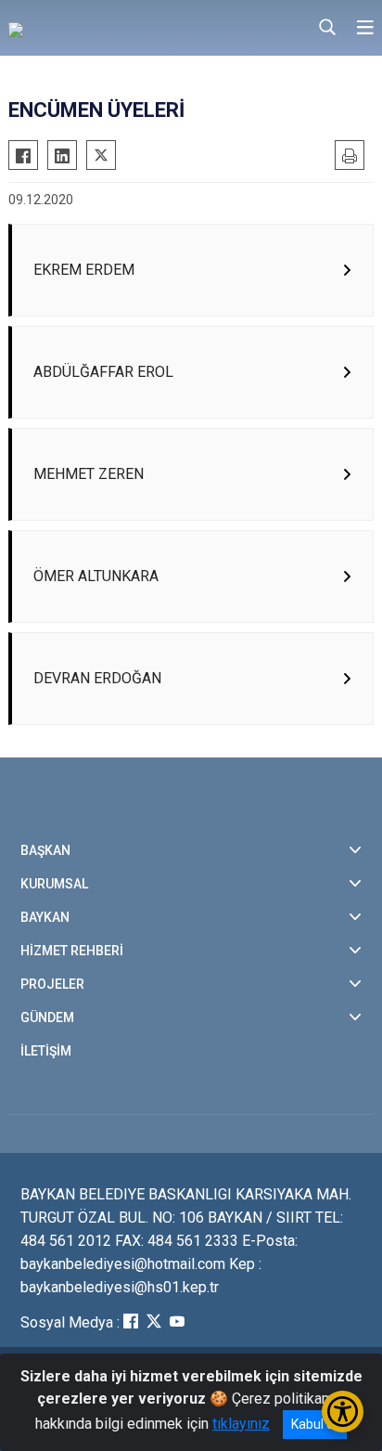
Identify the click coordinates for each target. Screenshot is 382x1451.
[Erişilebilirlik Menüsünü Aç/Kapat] (342, 1411)
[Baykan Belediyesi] (101, 28)
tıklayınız (241, 1423)
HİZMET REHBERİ (71, 950)
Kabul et (314, 1424)
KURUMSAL (54, 883)
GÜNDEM (47, 1017)
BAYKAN (45, 917)
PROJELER (52, 984)
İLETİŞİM (45, 1050)
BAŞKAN (45, 850)
